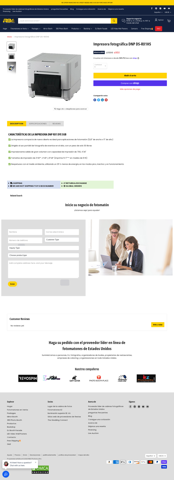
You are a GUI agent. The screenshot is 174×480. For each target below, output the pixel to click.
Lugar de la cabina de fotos (60, 406)
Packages (35, 28)
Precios (17, 455)
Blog (72, 9)
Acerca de (102, 9)
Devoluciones (35, 455)
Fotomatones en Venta (19, 28)
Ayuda (9, 455)
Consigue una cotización (85, 9)
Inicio (9, 36)
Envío (25, 455)
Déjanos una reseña (116, 9)
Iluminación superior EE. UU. (59, 413)
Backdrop (87, 28)
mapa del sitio (83, 455)
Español (157, 12)
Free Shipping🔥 (147, 28)
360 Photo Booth (62, 28)
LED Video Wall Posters (119, 28)
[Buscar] (114, 21)
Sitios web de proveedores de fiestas (64, 416)
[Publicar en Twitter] (98, 99)
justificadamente (49, 455)
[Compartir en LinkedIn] (102, 99)
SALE (158, 28)
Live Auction (17, 11)
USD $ (167, 12)
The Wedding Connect (58, 420)
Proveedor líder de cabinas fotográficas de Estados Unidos (26, 9)
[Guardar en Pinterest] (106, 99)
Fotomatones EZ (55, 410)
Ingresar (161, 20)
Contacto (134, 28)
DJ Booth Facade (101, 28)
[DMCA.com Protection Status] (40, 469)
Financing (6, 11)
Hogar (5, 28)
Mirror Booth (47, 28)
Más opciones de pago (130, 89)
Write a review (157, 325)
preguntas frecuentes (59, 9)
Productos (75, 28)
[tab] (16, 123)
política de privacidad (67, 455)
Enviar (12, 284)
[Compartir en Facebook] (94, 99)
